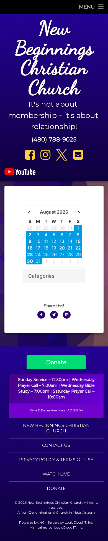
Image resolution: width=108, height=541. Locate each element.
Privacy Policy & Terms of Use (56, 459)
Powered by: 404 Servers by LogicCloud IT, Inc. (56, 522)
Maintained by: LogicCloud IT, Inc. (56, 527)
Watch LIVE (56, 474)
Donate (56, 362)
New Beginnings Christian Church (56, 428)
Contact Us (56, 445)
